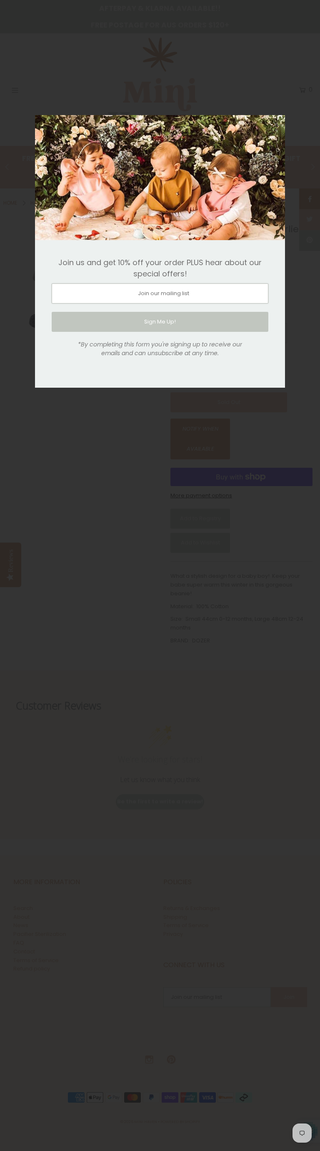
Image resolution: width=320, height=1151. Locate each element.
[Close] (276, 124)
